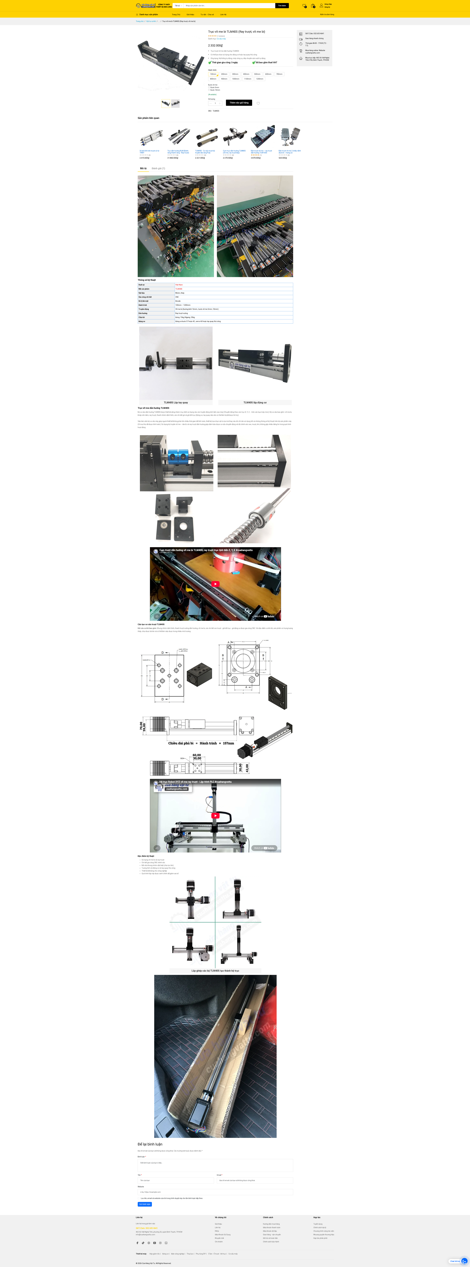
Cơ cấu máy (221, 39)
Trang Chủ (176, 14)
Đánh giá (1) (158, 168)
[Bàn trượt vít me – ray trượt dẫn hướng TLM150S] (263, 136)
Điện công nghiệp (177, 1254)
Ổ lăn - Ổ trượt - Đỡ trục (217, 1254)
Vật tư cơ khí (151, 21)
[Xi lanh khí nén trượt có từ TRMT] (152, 136)
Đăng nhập (328, 4)
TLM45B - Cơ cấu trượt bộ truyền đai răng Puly (205, 152)
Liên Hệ (223, 14)
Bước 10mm (215, 90)
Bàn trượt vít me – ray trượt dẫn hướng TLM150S (261, 152)
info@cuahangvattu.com (145, 1235)
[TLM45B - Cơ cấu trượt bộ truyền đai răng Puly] (207, 136)
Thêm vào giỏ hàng (239, 102)
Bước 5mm (214, 87)
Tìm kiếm (282, 6)
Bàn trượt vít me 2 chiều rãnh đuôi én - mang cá (290, 152)
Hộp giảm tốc (155, 1254)
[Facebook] (137, 1242)
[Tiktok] (143, 1242)
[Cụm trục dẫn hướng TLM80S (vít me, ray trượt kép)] (235, 136)
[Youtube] (154, 1242)
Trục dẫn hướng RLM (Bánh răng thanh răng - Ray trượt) (178, 152)
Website (141, 1187)
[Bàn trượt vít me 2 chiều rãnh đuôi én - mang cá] (291, 136)
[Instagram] (160, 1242)
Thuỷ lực (190, 1254)
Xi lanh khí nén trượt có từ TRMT (149, 152)
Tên (139, 1175)
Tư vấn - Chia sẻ (207, 14)
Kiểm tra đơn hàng (327, 14)
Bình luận (141, 1157)
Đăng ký (327, 7)
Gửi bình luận (144, 1204)
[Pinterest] (148, 1242)
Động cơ (165, 1254)
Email (219, 1175)
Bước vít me (212, 85)
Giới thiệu (190, 14)
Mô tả (143, 168)
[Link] (166, 1242)
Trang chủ (140, 21)
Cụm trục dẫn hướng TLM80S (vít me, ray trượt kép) (234, 152)
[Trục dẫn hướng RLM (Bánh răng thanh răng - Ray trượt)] (179, 136)
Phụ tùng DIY (201, 1254)
